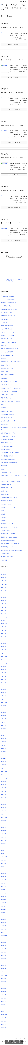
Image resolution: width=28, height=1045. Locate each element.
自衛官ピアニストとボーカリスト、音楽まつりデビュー (14, 477)
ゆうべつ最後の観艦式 (6, 329)
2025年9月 (3, 587)
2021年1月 (3, 768)
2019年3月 (3, 840)
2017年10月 (4, 896)
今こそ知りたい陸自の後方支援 (8, 342)
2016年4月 (3, 955)
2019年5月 (3, 834)
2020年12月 (4, 771)
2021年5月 (3, 755)
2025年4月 (3, 603)
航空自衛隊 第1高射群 (6, 501)
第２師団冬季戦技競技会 (7, 442)
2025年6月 (3, 597)
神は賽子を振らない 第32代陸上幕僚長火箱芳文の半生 (14, 428)
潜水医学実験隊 (4, 424)
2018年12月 (4, 850)
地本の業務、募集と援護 (7, 368)
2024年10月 (4, 623)
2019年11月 (4, 814)
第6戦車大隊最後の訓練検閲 (8, 459)
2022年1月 (3, 728)
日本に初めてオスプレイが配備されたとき (11, 388)
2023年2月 (3, 689)
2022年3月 (3, 722)
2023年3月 (3, 686)
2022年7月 (3, 709)
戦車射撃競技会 (4, 378)
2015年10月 (4, 975)
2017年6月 (3, 909)
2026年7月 (3, 574)
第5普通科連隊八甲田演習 (7, 456)
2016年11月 (4, 932)
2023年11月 (4, 659)
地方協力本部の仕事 (6, 365)
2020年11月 (4, 774)
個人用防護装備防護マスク (7, 355)
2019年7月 (3, 827)
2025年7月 (3, 594)
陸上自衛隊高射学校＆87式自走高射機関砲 (11, 550)
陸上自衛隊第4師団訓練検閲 (8, 540)
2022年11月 (4, 699)
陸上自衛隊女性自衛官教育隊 (8, 533)
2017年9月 (3, 899)
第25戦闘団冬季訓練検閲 (7, 439)
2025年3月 (3, 607)
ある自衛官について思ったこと (8, 315)
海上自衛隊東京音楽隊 (6, 417)
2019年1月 (3, 847)
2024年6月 (3, 636)
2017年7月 (3, 906)
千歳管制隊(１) (5, 219)
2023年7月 (3, 673)
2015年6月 (3, 988)
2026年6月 (3, 577)
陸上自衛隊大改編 (5, 530)
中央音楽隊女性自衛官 (6, 338)
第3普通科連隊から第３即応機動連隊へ (10, 452)
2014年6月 (3, 1027)
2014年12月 (4, 1008)
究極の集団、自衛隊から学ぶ (8, 433)
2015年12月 (4, 968)
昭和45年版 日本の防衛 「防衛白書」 (11, 401)
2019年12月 (4, 811)
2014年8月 (3, 1021)
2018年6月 (3, 870)
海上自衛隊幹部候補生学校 (7, 414)
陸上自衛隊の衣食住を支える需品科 (9, 527)
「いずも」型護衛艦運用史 (7, 296)
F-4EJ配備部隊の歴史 (6, 306)
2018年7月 (3, 866)
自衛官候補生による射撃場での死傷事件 (10, 481)
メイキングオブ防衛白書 (7, 325)
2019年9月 (3, 820)
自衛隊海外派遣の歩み (6, 491)
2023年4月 (3, 682)
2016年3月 (3, 958)
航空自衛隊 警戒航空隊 (7, 504)
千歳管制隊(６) (5, 56)
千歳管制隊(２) (5, 186)
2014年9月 (3, 1018)
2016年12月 (4, 929)
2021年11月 (4, 735)
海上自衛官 (3, 407)
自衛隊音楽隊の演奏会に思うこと (9, 497)
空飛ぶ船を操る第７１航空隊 (8, 436)
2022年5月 (3, 715)
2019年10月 (4, 817)
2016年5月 (3, 952)
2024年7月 (3, 633)
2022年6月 (3, 712)
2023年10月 (4, 663)
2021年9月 (3, 742)
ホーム (3, 16)
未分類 (2, 404)
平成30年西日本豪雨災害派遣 (8, 375)
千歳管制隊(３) (5, 154)
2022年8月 (3, 705)
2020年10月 (4, 778)
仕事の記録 (3, 345)
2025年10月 (4, 584)
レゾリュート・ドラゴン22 (7, 332)
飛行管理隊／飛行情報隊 (7, 556)
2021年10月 (4, 738)
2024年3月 (3, 646)
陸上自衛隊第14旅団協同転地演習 (9, 537)
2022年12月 (4, 696)
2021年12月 (4, 732)
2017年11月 (4, 893)
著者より (3, 510)
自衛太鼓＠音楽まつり (6, 472)
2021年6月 (3, 751)
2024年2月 (3, 650)
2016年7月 (3, 945)
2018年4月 (3, 876)
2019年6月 (3, 830)
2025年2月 (3, 610)
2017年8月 (3, 903)
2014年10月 (4, 1014)
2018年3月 (3, 880)
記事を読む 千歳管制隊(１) (14, 240)
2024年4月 (3, 643)
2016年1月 (3, 965)
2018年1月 (3, 886)
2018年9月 (3, 860)
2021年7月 (3, 748)
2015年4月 (3, 995)
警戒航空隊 (3, 514)
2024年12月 (4, 617)
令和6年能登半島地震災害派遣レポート (10, 348)
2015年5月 (3, 991)
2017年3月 (3, 919)
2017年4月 (3, 916)
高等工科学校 (4, 560)
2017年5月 (3, 912)
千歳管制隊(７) (5, 23)
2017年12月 (4, 889)
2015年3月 (3, 998)
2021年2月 (3, 765)
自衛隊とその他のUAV (6, 484)
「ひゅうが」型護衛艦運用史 (8, 299)
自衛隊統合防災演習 (6, 494)
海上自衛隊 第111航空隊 (7, 411)
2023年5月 (3, 679)
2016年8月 (3, 942)
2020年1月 (3, 807)
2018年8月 (3, 863)
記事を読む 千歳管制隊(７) (14, 44)
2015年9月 (3, 978)
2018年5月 (3, 873)
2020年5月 (3, 794)
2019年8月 (3, 824)
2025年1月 (3, 613)
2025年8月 (3, 590)
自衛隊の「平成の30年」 (7, 487)
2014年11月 (4, 1011)
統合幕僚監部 (4, 465)
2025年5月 (3, 600)
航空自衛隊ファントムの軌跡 (8, 507)
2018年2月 (3, 883)
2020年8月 (3, 784)
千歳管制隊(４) (5, 121)
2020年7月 (3, 788)
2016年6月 (3, 949)
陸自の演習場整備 (5, 553)
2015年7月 (3, 985)
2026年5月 (3, 580)
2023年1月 (3, 692)
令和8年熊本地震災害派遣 (7, 352)
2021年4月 (3, 758)
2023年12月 (4, 656)
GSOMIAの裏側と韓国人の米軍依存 (9, 309)
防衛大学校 (3, 517)
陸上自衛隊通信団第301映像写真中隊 (10, 543)
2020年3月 (3, 801)
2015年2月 (3, 1001)
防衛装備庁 (3, 520)
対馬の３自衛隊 (4, 371)
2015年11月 (4, 972)
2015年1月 (3, 1004)
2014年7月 (3, 1024)
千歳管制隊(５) (5, 89)
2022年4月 (3, 719)
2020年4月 (3, 797)
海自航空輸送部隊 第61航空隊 (8, 421)
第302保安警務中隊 (5, 449)
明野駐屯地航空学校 (6, 398)
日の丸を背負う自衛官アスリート (9, 381)
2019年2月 (3, 843)
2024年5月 (3, 640)
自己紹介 (3, 469)
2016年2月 (3, 962)
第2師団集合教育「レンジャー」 (9, 446)
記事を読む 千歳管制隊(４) (14, 142)
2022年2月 (3, 725)
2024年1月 (3, 653)
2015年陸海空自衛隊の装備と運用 (9, 302)
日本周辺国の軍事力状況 (7, 394)
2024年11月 (4, 620)
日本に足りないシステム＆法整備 (9, 391)
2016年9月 (3, 939)
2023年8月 (3, 669)
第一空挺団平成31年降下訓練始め (9, 462)
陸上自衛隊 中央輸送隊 (7, 524)
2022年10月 (4, 702)
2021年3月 (3, 761)
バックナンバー (14, 27)
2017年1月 (3, 926)
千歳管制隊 (21, 27)
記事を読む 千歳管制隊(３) (14, 174)
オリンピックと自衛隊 (6, 319)
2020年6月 (3, 791)
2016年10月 (4, 935)
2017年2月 (3, 922)
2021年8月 (3, 745)
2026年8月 (3, 571)
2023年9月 (3, 666)
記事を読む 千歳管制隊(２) (14, 207)
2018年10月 (4, 857)
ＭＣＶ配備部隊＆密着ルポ (7, 312)
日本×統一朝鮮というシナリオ (8, 384)
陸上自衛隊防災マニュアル (7, 547)
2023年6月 (3, 676)
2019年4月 (3, 837)
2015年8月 (3, 981)
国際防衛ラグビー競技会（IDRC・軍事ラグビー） (13, 361)
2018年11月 (4, 853)
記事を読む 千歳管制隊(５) (14, 109)
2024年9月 (3, 627)
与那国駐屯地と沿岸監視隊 (7, 335)
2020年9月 (3, 781)
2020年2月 (3, 804)
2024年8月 (3, 630)
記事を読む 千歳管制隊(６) (14, 77)
